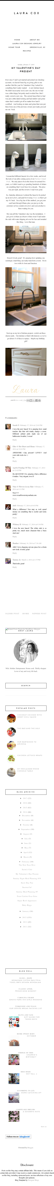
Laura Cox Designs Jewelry (27, 44)
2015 (25, 807)
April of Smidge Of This (22, 467)
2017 (25, 798)
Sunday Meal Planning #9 (27, 892)
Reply (15, 439)
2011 (25, 926)
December (26, 815)
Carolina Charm (26, 997)
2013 (24, 917)
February (25, 861)
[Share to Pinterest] (39, 400)
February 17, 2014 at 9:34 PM (32, 524)
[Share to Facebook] (36, 400)
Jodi (14, 505)
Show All (43, 1127)
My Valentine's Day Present (27, 874)
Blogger (30, 1147)
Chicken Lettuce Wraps (29, 755)
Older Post (12, 613)
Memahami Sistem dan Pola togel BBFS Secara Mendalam (25, 981)
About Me (35, 40)
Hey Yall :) (31, 1074)
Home (17, 40)
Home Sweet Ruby (26, 1034)
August (26, 834)
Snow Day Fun (27, 883)
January (25, 911)
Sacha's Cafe (27, 869)
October (26, 825)
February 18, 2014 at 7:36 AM (30, 543)
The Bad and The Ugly (28, 728)
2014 (25, 812)
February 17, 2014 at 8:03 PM (27, 505)
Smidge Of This (25, 1053)
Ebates (35, 197)
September (25, 829)
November (26, 820)
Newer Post (39, 613)
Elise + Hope (26, 978)
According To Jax (25, 1091)
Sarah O (16, 425)
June (26, 843)
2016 (25, 803)
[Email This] (28, 400)
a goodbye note (31, 1112)
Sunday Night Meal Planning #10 (27, 878)
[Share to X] (33, 400)
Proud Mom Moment (25, 991)
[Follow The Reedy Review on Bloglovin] (18, 1138)
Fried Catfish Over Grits (27, 896)
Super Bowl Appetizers (27, 900)
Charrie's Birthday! (31, 1056)
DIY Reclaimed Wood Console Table (28, 770)
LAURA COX (27, 13)
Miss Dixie (26, 1072)
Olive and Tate (25, 1015)
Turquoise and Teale (25, 1006)
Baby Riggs (27, 905)
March (26, 857)
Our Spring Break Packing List (25, 1008)
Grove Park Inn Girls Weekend (25, 1000)
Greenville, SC (37, 47)
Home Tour (14, 47)
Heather (16, 543)
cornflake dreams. (26, 1109)
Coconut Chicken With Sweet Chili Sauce (29, 716)
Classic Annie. (26, 989)
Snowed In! (27, 887)
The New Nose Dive (27, 865)
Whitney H (17, 524)
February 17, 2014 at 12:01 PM (31, 425)
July (26, 838)
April (26, 852)
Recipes (27, 51)
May (26, 848)
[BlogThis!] (30, 400)
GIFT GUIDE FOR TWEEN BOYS (32, 1018)
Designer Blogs (33, 1180)
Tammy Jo (17, 559)
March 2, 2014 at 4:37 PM (31, 559)
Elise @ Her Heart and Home (24, 446)
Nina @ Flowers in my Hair (23, 486)
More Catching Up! (31, 1093)
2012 (25, 922)
